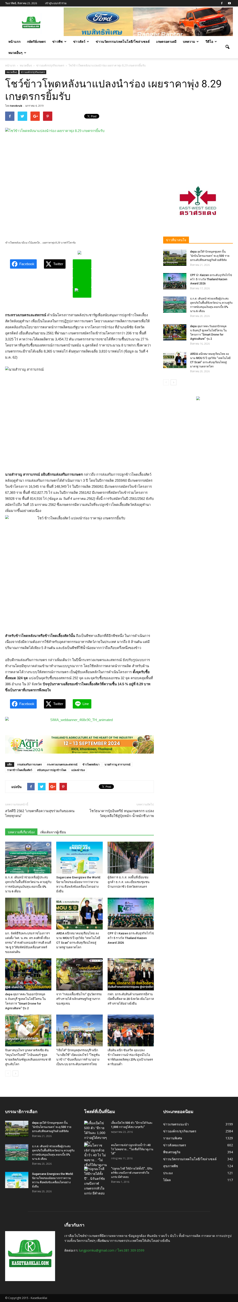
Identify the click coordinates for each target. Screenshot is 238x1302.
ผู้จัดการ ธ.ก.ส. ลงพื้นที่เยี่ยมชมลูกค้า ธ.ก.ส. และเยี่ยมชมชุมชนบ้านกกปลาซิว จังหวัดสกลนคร (128, 882)
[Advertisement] (198, 141)
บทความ (189, 41)
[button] (227, 47)
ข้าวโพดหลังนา (91, 764)
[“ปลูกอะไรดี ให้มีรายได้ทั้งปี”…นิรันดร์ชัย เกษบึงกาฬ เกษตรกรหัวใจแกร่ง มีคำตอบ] (95, 1181)
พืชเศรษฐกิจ (171, 1152)
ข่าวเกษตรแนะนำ (176, 1124)
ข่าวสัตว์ (79, 41)
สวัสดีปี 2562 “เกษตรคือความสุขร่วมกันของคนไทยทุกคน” (39, 813)
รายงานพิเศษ (172, 1138)
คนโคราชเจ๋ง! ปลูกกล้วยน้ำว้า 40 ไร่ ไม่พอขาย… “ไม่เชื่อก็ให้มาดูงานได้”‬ (132, 1149)
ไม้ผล (167, 1180)
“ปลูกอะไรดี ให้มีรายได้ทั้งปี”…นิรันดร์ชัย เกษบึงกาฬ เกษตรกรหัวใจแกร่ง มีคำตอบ (131, 1173)
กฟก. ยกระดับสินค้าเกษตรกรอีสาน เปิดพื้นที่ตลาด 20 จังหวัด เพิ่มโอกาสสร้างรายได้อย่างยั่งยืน (131, 998)
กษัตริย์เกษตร (36, 41)
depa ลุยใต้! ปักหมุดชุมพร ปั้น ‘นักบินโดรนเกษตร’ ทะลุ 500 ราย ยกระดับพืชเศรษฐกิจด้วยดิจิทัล (209, 256)
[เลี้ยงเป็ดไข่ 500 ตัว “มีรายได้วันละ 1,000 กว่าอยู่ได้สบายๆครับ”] (95, 1133)
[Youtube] (229, 3)
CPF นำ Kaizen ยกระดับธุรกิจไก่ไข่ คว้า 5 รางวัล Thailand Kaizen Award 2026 (131, 938)
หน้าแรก (14, 41)
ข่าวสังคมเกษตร (174, 1145)
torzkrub (16, 105)
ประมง (168, 1173)
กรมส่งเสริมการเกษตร (29, 764)
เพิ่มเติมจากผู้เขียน (53, 832)
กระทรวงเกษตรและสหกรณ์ (62, 764)
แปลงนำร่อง (78, 770)
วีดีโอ (209, 41)
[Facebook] (221, 3)
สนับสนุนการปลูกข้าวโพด (51, 770)
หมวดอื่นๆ (15, 52)
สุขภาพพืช (170, 1166)
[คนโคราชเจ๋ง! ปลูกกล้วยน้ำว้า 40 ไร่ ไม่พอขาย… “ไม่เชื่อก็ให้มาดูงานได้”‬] (95, 1157)
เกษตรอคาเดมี (166, 41)
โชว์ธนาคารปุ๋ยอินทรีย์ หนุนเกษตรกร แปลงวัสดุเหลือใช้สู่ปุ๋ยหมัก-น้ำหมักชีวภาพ (121, 813)
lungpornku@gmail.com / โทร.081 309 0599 (111, 1250)
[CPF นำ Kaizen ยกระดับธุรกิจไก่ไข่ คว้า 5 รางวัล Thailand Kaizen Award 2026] (131, 914)
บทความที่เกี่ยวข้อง (21, 832)
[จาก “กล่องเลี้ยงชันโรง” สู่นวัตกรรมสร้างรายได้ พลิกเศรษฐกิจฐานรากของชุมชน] (79, 974)
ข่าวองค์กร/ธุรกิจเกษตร (33, 72)
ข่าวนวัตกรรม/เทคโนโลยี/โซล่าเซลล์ (123, 41)
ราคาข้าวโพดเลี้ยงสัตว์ (19, 770)
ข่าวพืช (57, 41)
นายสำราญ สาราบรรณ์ (117, 764)
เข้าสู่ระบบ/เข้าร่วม (55, 3)
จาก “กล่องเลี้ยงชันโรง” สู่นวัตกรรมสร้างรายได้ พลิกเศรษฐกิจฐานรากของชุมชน (79, 998)
